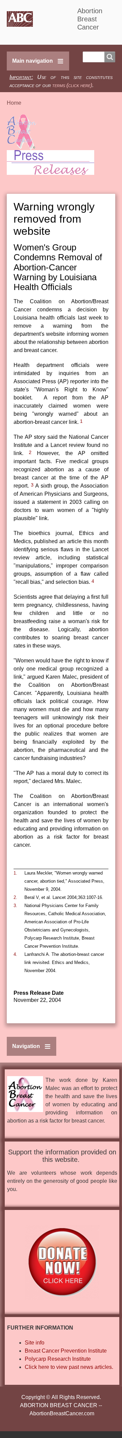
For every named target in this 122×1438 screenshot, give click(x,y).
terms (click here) (72, 85)
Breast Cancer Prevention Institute (66, 1351)
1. (15, 873)
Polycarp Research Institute (58, 1359)
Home (14, 103)
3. (15, 905)
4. (15, 954)
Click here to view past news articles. (69, 1367)
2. (15, 897)
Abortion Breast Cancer (89, 19)
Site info (34, 1342)
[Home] (42, 19)
